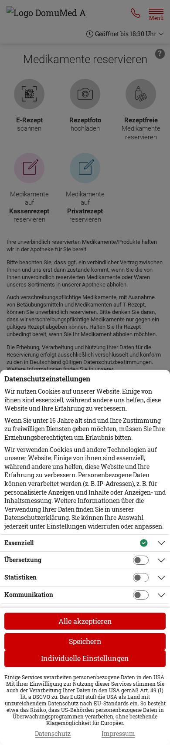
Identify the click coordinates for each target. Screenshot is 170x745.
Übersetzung (22, 560)
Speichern (85, 641)
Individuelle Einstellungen (85, 658)
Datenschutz (53, 734)
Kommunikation (28, 594)
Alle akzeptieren (85, 621)
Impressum (118, 734)
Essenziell (19, 543)
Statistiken (20, 577)
